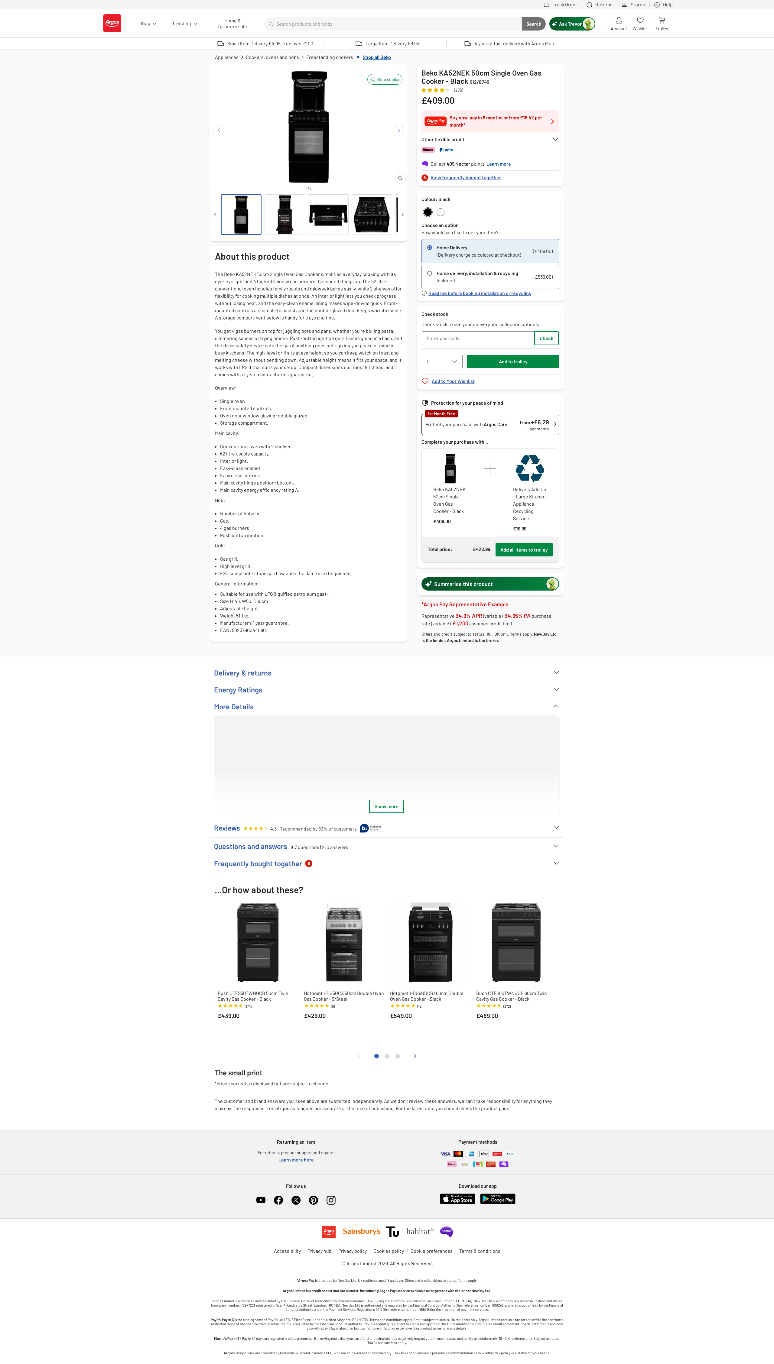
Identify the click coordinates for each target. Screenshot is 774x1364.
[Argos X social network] (296, 1200)
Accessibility (287, 1251)
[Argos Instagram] (331, 1200)
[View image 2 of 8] (285, 215)
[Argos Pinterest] (313, 1200)
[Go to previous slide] (218, 130)
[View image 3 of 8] (328, 215)
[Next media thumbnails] (402, 214)
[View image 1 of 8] (241, 214)
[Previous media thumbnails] (215, 214)
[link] (490, 175)
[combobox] (393, 24)
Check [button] (546, 338)
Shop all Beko (377, 57)
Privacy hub (319, 1251)
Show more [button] (386, 806)
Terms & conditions (479, 1251)
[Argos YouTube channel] (261, 1200)
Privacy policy (352, 1251)
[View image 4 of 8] (372, 215)
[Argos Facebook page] (278, 1200)
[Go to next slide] (399, 130)
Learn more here (296, 1159)
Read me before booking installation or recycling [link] (480, 293)
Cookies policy (388, 1251)
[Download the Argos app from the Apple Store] (457, 1203)
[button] (384, 79)
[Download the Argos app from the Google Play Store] (497, 1203)
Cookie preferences (432, 1251)
